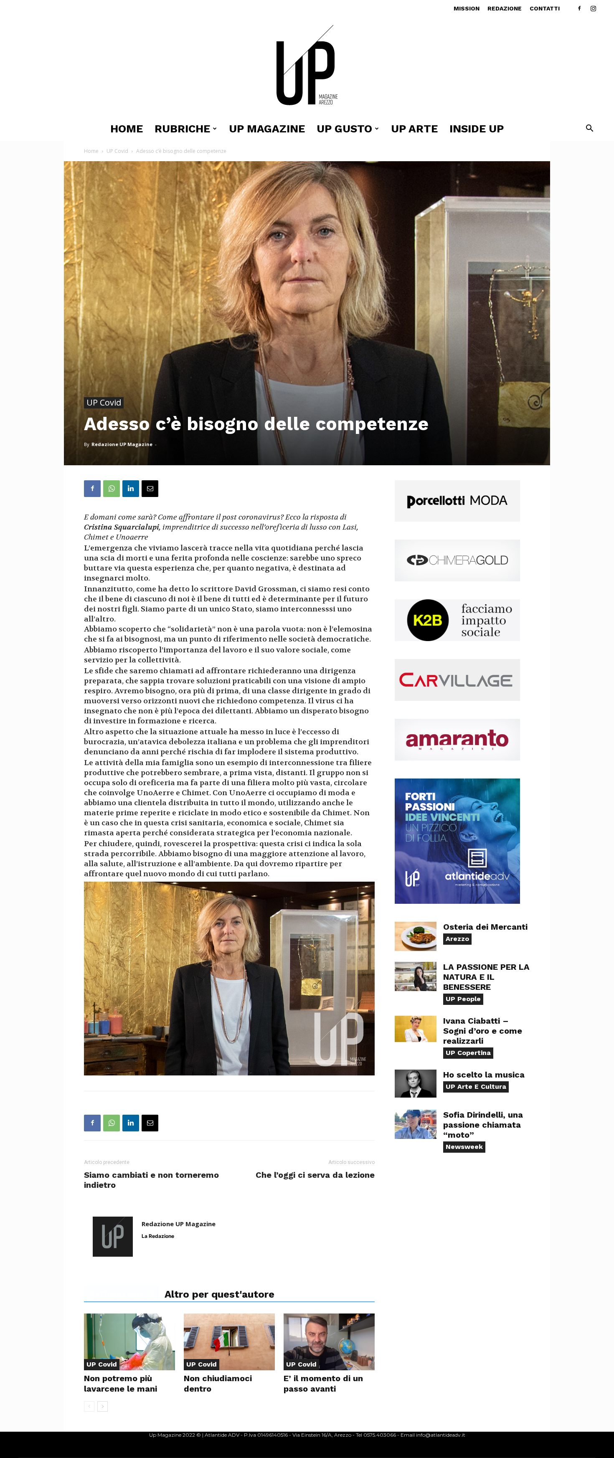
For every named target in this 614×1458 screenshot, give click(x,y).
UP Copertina (468, 1053)
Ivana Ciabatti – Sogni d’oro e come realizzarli (482, 1031)
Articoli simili (122, 1294)
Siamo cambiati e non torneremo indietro (151, 1180)
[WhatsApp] (111, 488)
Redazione (504, 8)
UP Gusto (344, 128)
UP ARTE (414, 128)
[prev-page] (89, 1406)
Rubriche (182, 128)
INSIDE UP (476, 128)
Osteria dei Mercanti (485, 927)
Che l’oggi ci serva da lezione (315, 1175)
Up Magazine (267, 128)
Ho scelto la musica (484, 1075)
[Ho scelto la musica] (415, 1084)
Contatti (545, 8)
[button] (589, 129)
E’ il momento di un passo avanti (323, 1383)
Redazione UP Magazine (121, 444)
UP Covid (117, 151)
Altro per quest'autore (219, 1294)
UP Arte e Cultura (476, 1086)
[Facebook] (579, 8)
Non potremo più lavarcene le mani (120, 1383)
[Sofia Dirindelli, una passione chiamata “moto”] (415, 1124)
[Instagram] (593, 8)
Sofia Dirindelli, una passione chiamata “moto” (483, 1125)
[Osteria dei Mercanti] (415, 936)
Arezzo (457, 939)
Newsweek (464, 1147)
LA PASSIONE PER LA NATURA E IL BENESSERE (486, 977)
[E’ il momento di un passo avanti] (329, 1341)
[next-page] (102, 1406)
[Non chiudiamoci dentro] (229, 1341)
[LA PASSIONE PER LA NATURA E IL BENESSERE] (415, 976)
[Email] (150, 488)
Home (126, 128)
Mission (467, 8)
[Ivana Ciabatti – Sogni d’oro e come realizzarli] (415, 1029)
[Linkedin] (130, 488)
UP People (463, 999)
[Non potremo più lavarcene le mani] (129, 1341)
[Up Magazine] (307, 66)
